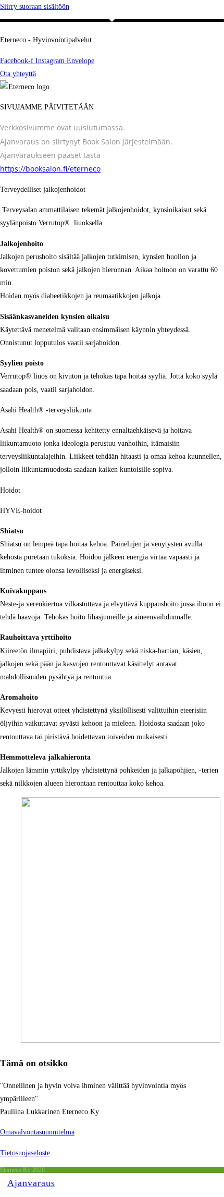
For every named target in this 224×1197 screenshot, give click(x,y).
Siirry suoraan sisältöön (34, 6)
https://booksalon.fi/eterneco (50, 169)
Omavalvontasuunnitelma (37, 1132)
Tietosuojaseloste (25, 1153)
